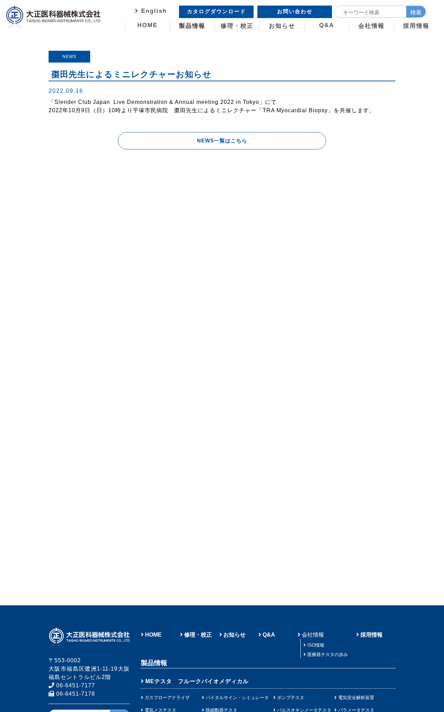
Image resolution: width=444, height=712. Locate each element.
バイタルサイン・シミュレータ (237, 697)
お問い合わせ (295, 11)
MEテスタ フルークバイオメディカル (197, 681)
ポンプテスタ (290, 697)
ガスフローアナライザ (167, 697)
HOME (147, 25)
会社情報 (371, 26)
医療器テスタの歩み (327, 654)
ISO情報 (315, 645)
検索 (415, 12)
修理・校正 (237, 26)
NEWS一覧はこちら (222, 141)
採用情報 (416, 26)
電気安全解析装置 (356, 697)
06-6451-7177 (74, 685)
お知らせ (282, 26)
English (153, 11)
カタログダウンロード (216, 11)
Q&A (326, 25)
